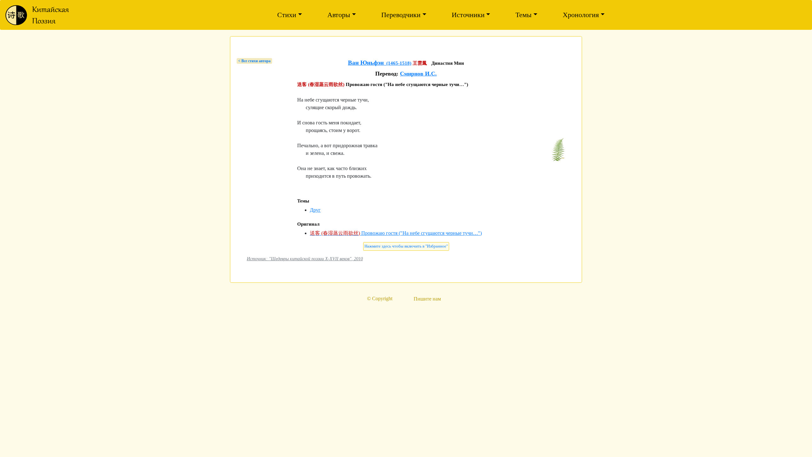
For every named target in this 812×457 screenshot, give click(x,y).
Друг (315, 210)
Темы (523, 15)
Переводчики (401, 15)
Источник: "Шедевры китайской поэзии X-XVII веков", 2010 (305, 258)
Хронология (581, 15)
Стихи (286, 15)
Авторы (338, 15)
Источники (468, 15)
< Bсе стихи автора (254, 61)
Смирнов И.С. (418, 73)
